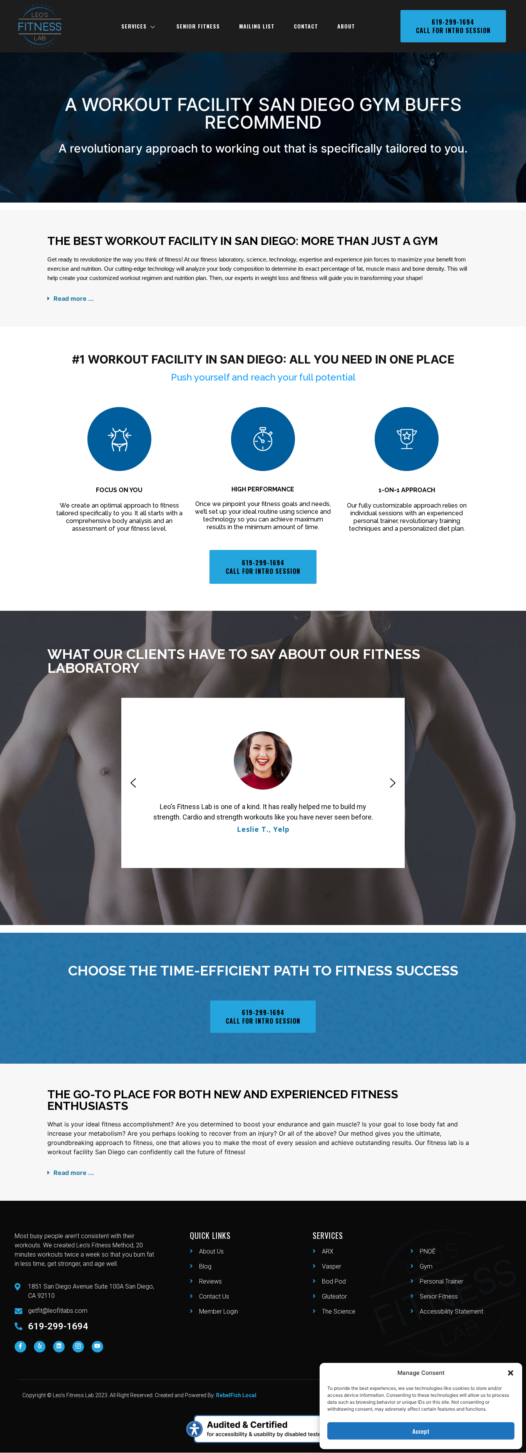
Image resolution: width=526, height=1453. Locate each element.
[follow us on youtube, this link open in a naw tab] (97, 1346)
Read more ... (74, 298)
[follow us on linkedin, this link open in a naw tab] (59, 1346)
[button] (510, 1373)
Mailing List (257, 26)
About (346, 26)
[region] (263, 783)
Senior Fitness (198, 26)
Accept (420, 1431)
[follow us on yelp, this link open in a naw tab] (39, 1346)
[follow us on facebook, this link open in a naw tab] (20, 1346)
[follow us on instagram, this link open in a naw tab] (78, 1346)
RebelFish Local (236, 1395)
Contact (306, 26)
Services (134, 26)
